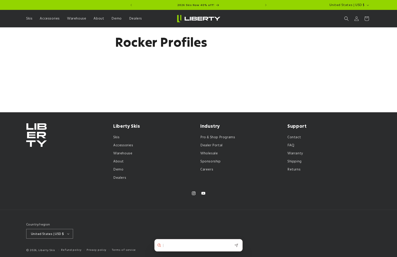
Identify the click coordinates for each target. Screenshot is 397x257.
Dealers (119, 177)
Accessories (123, 145)
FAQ (291, 145)
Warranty (295, 153)
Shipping (294, 161)
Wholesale (209, 153)
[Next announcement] (266, 5)
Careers (206, 169)
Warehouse (122, 153)
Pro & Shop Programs (217, 137)
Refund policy (71, 249)
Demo (118, 169)
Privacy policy (96, 249)
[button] (30, 18)
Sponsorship (210, 161)
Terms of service (124, 249)
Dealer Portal (211, 145)
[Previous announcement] (131, 5)
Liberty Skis (46, 250)
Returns (294, 169)
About (118, 161)
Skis (116, 137)
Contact (294, 137)
